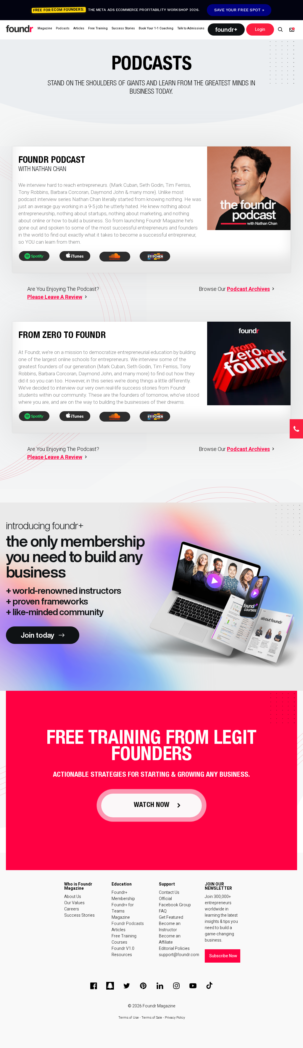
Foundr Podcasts (128, 924)
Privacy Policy (175, 1017)
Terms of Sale (151, 1017)
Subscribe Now (223, 956)
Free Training (124, 936)
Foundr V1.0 (123, 948)
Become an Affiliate (169, 939)
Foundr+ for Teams (123, 908)
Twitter (126, 986)
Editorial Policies (174, 948)
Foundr (20, 28)
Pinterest (143, 986)
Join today (37, 635)
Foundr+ (226, 29)
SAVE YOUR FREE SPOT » (239, 10)
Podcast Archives (248, 289)
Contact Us (169, 892)
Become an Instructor (169, 927)
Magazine (121, 917)
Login (260, 29)
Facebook (93, 986)
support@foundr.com (176, 955)
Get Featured (171, 917)
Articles (118, 930)
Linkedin (160, 986)
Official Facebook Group (175, 902)
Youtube (193, 986)
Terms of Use (128, 1017)
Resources (122, 955)
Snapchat (110, 986)
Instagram (176, 986)
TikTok (209, 986)
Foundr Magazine (159, 1006)
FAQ (163, 911)
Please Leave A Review (54, 297)
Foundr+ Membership (123, 895)
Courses (119, 942)
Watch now (151, 805)
